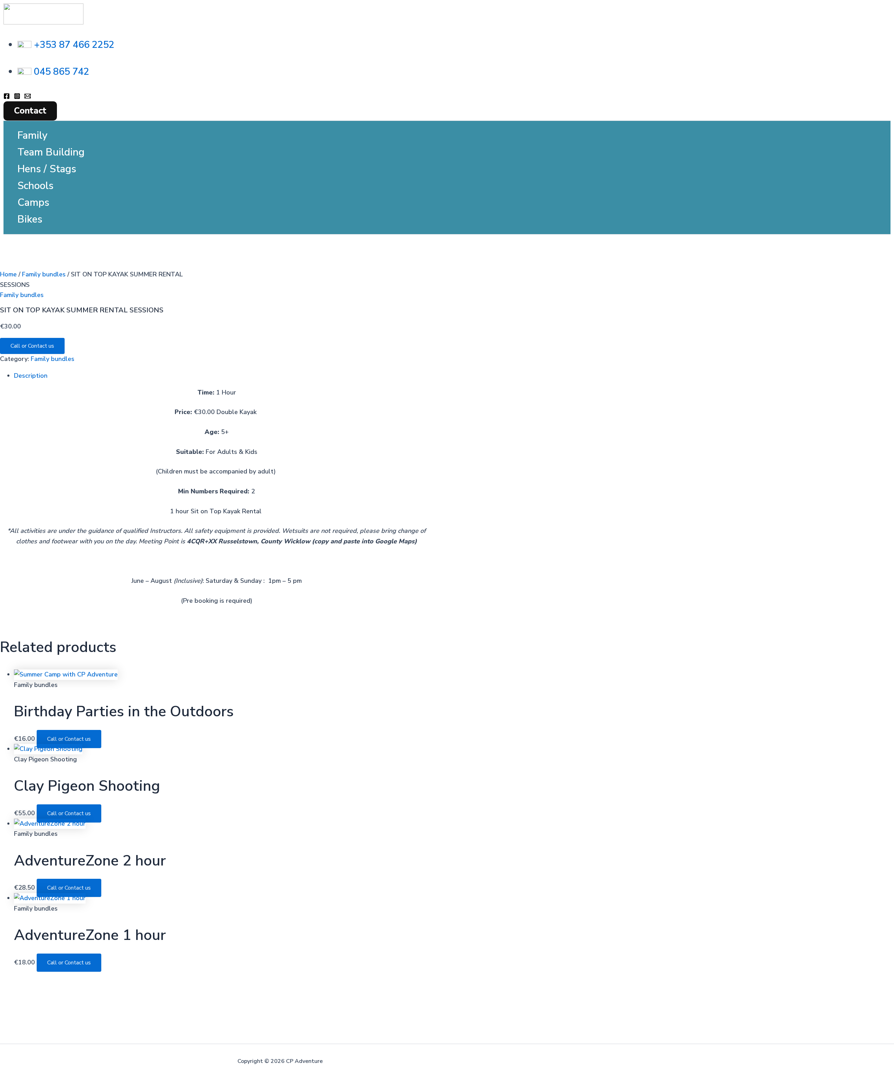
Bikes (29, 219)
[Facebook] (6, 97)
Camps (33, 202)
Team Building (51, 152)
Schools (35, 186)
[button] (30, 111)
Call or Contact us (32, 346)
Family (32, 135)
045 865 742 (61, 71)
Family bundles (44, 274)
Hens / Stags (46, 169)
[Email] (27, 97)
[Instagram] (17, 97)
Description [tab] (30, 375)
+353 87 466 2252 (74, 44)
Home (8, 274)
